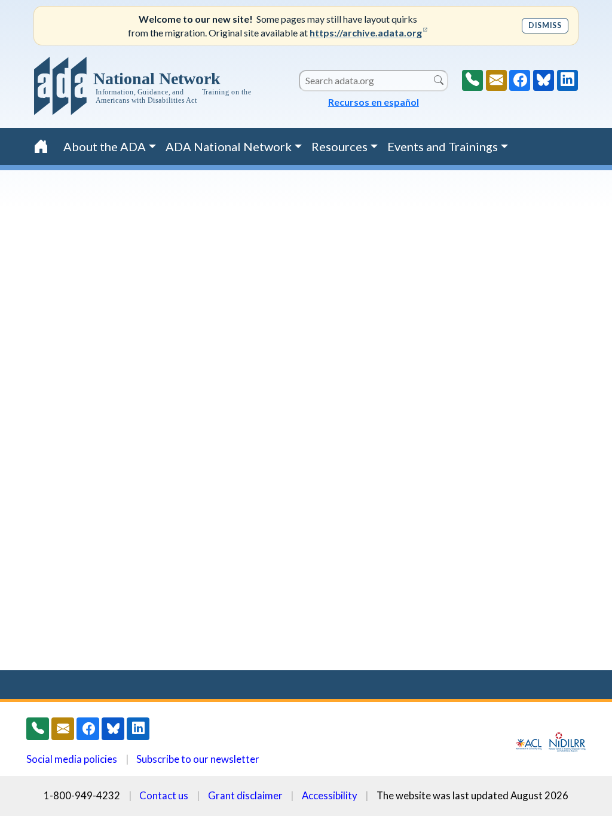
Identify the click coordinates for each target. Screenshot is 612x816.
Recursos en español (373, 102)
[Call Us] (472, 80)
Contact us (163, 795)
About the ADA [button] (104, 146)
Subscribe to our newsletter (197, 759)
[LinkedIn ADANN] (567, 80)
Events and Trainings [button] (442, 146)
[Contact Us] (496, 80)
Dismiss (544, 25)
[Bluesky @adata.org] (543, 80)
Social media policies (71, 759)
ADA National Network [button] (229, 146)
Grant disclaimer (245, 795)
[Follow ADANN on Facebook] (519, 80)
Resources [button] (339, 146)
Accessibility (329, 795)
